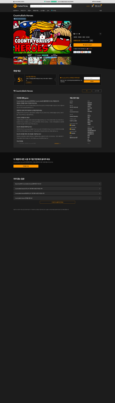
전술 (89, 119)
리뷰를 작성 (26, 166)
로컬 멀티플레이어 (92, 130)
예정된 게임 (35, 10)
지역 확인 (90, 48)
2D (88, 139)
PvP (88, 137)
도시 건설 (87, 37)
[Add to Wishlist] (100, 34)
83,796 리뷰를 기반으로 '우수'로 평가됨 (65, 1)
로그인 (88, 6)
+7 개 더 (75, 120)
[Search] (70, 6)
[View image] (20, 61)
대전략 (84, 37)
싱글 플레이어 (91, 133)
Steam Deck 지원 (73, 123)
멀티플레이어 (91, 132)
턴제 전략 (75, 37)
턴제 (89, 135)
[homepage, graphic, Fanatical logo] (20, 6)
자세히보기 (57, 143)
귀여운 (89, 124)
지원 (100, 10)
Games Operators (74, 116)
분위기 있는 (90, 121)
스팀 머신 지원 (73, 127)
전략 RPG (90, 111)
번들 (29, 10)
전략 (89, 109)
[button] (19, 1)
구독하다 (92, 81)
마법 (89, 117)
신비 (48, 10)
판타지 (89, 115)
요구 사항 (97, 90)
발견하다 (15, 10)
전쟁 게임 (79, 37)
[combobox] (57, 6)
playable (73, 125)
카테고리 (23, 10)
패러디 (89, 122)
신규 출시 (43, 10)
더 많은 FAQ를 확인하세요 (57, 202)
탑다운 (89, 140)
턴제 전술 (90, 128)
